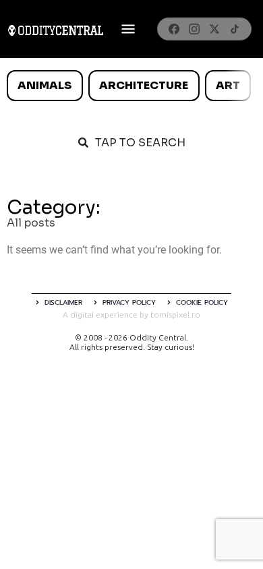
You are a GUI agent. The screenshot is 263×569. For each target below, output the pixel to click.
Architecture (143, 85)
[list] (131, 85)
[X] (214, 29)
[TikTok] (234, 29)
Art (228, 85)
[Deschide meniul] (128, 28)
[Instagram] (194, 29)
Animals (44, 85)
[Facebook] (174, 29)
